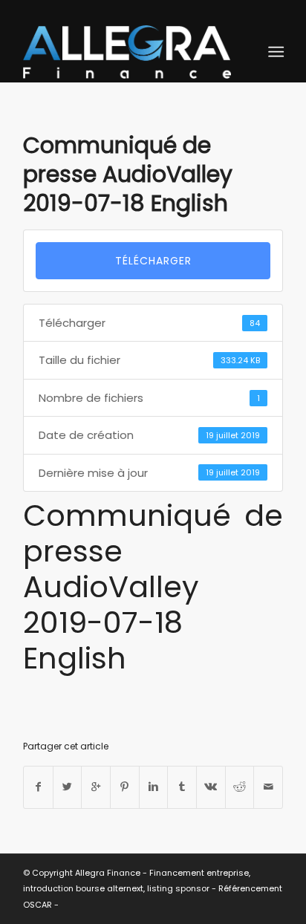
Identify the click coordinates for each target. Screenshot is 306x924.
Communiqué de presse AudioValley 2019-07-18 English (127, 174)
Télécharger (153, 260)
